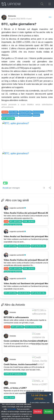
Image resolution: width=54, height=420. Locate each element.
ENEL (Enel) (9, 397)
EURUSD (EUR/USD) (12, 225)
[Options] (50, 17)
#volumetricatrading (10, 115)
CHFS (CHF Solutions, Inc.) (15, 374)
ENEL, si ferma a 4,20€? (15, 388)
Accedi (5, 188)
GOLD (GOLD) (24, 246)
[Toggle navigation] (50, 4)
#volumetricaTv (25, 115)
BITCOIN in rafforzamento (16, 317)
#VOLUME (13, 112)
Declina (37, 411)
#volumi (36, 115)
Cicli (6, 221)
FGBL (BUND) (28, 221)
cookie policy (11, 409)
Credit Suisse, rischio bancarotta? (20, 364)
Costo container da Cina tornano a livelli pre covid (28, 341)
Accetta (48, 411)
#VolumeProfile (25, 112)
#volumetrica (38, 112)
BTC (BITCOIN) (8, 118)
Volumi (4, 112)
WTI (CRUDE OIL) (38, 246)
